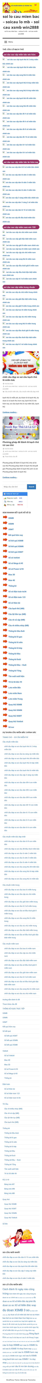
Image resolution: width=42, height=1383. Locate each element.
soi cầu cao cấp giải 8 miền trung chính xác (22, 306)
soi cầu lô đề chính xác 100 (29, 1370)
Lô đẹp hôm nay (29, 1330)
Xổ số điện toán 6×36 (12, 1098)
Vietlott (5, 1051)
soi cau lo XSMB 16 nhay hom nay (17, 1348)
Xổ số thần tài (14, 603)
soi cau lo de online (31, 1341)
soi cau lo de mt (21, 1341)
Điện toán (6, 1084)
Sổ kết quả (7, 1031)
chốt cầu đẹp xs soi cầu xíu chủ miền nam (20, 993)
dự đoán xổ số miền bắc (17, 1315)
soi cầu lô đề (17, 1370)
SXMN (5, 1018)
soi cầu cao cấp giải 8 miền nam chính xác (22, 245)
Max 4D (11, 580)
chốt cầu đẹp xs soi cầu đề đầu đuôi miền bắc (21, 849)
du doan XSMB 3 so (16, 1310)
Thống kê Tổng (14, 671)
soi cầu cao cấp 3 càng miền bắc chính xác (22, 198)
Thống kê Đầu (14, 654)
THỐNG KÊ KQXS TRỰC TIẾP (14, 1009)
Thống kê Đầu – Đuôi (17, 665)
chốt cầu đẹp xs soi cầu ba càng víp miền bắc (21, 754)
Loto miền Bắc (14, 687)
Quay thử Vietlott (15, 721)
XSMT (11, 529)
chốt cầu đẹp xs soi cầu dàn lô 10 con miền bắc (21, 1257)
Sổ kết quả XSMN (15, 546)
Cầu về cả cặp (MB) (16, 620)
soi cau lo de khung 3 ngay (28, 1337)
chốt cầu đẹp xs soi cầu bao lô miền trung (20, 890)
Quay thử (6, 1199)
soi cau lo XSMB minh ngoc (12, 1356)
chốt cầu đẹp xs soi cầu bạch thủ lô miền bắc (21, 770)
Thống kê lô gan (15, 637)
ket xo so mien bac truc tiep (18, 1318)
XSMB (11, 518)
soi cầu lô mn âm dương (23, 1366)
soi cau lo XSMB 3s (29, 1345)
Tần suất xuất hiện (16, 676)
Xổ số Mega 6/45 (15, 563)
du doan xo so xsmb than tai (25, 1297)
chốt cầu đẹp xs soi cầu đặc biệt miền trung (20, 930)
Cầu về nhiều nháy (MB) (18, 625)
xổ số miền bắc (22, 1373)
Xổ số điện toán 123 (16, 597)
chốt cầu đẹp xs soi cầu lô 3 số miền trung (20, 906)
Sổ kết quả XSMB (15, 541)
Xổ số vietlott (14, 558)
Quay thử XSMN (15, 710)
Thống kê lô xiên (15, 642)
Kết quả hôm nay (15, 535)
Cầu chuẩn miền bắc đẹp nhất (29, 391)
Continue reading (9, 412)
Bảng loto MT (9, 1184)
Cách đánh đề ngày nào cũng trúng (21, 1294)
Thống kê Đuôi (14, 659)
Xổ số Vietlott (9, 1056)
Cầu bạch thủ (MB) (16, 608)
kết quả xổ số (19, 1330)
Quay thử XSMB (15, 704)
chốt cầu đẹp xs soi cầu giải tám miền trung (21, 902)
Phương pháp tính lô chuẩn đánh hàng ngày (16, 1334)
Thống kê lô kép (15, 648)
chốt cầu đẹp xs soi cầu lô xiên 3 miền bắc (20, 858)
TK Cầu (5, 1104)
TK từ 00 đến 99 (15, 682)
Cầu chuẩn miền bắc (12, 391)
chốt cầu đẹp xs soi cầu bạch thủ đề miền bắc (21, 758)
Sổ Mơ (5, 1224)
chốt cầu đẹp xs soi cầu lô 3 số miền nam (20, 977)
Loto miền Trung (15, 699)
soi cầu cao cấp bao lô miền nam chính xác (22, 249)
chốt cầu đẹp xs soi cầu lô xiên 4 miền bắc (20, 862)
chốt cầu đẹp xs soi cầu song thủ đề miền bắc (21, 867)
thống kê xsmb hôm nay (10, 1373)
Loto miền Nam (15, 693)
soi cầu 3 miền (11, 1363)
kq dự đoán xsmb (24, 1324)
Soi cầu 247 (18, 1363)
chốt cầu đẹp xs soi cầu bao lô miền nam (20, 949)
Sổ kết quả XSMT (15, 552)
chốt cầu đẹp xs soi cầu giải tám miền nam (20, 973)
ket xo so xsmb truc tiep (15, 1321)
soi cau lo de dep (13, 1337)
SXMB (5, 1013)
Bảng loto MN (9, 1189)
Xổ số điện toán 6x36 (17, 591)
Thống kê (12, 586)
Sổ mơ (11, 727)
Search (31, 487)
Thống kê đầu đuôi (16, 631)
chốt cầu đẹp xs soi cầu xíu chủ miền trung (20, 926)
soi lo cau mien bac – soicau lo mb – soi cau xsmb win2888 (21, 22)
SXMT (5, 1022)
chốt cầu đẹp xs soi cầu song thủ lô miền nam (21, 989)
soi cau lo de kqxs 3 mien (9, 1341)
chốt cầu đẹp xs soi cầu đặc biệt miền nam (20, 960)
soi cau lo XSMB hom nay (26, 1352)
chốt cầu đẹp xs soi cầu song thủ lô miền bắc (21, 879)
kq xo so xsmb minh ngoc (27, 1327)
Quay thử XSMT (15, 716)
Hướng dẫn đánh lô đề (11, 1000)
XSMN (11, 524)
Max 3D (11, 574)
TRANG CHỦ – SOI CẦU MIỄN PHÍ (15, 737)
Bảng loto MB (9, 1193)
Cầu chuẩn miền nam (11, 944)
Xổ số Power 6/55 (16, 569)
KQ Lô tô (6, 1180)
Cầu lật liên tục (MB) (17, 614)
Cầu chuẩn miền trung (11, 885)
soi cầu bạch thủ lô (27, 1363)
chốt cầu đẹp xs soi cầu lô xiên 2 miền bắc (20, 853)
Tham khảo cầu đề (11, 456)
